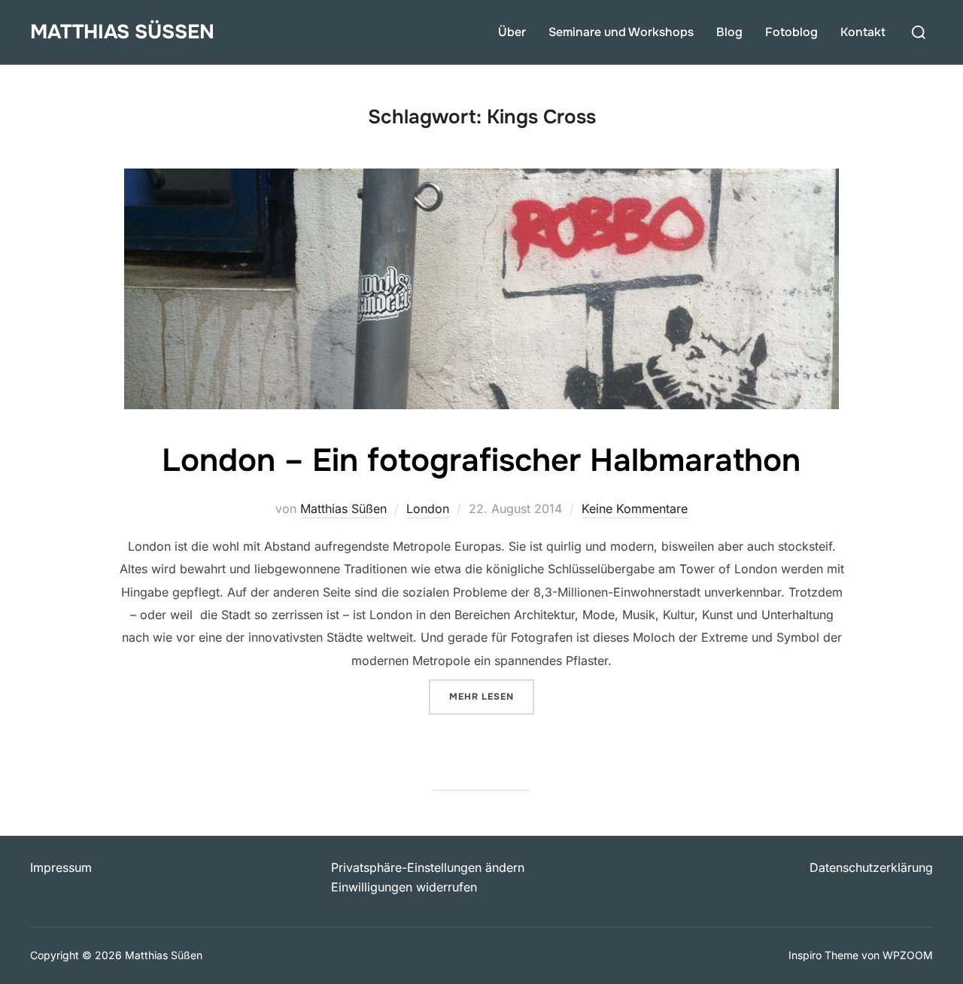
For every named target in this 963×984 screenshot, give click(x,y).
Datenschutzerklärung (871, 867)
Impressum (61, 867)
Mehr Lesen (491, 696)
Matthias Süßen (122, 32)
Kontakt (863, 32)
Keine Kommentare (635, 508)
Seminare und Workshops (621, 32)
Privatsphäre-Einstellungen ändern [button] (427, 867)
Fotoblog (791, 32)
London (427, 508)
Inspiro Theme (823, 955)
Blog (729, 32)
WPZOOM (907, 955)
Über (512, 32)
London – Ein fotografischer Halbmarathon (481, 460)
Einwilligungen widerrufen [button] (404, 886)
